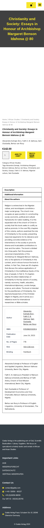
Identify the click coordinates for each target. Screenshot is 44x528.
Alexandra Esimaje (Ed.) (11, 141)
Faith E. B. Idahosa (29, 141)
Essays (11, 170)
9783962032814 (30, 329)
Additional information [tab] (14, 194)
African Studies (14, 119)
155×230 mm (28, 347)
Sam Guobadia (13, 173)
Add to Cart (18, 155)
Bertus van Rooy (17, 143)
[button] (40, 5)
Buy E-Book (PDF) (32, 155)
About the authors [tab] (12, 199)
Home (4, 119)
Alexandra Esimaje (12, 165)
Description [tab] (9, 190)
